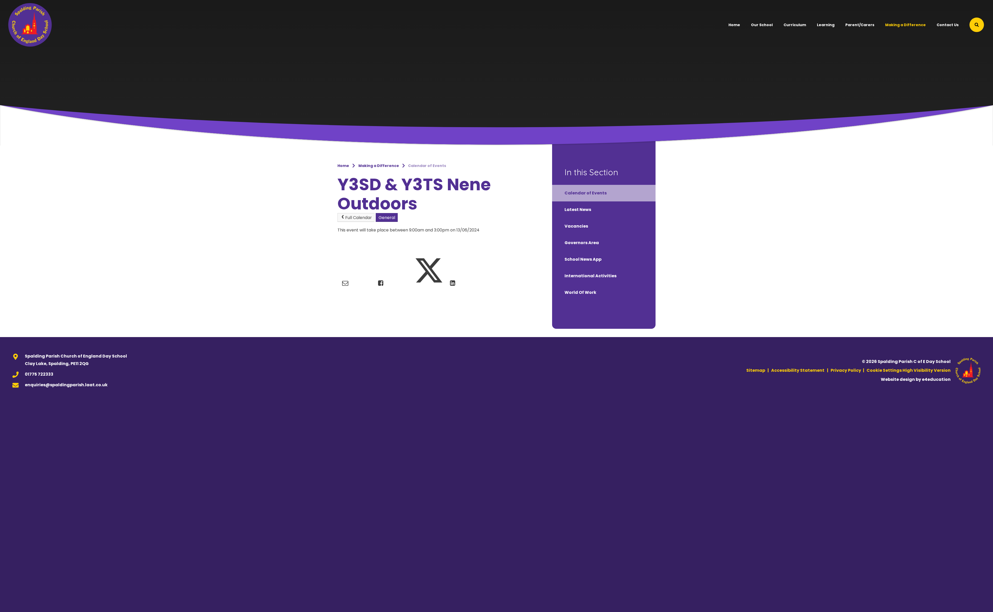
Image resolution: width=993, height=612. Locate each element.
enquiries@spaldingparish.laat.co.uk (66, 385)
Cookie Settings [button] (884, 370)
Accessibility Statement (797, 370)
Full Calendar (358, 218)
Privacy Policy (846, 370)
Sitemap (755, 370)
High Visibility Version (926, 370)
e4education (936, 379)
